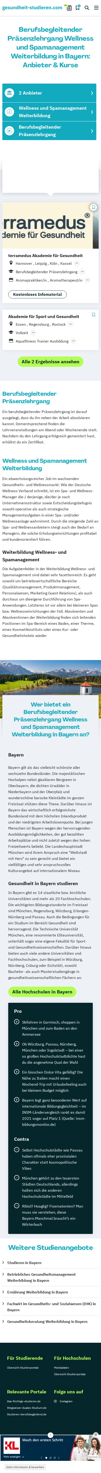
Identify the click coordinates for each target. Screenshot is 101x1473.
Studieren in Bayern (24, 1262)
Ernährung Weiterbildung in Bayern (37, 1292)
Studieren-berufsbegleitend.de (27, 1414)
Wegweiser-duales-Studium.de (27, 1407)
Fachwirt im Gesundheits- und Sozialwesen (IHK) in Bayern (51, 1306)
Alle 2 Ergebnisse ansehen (50, 361)
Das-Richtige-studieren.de (24, 1401)
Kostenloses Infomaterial (37, 294)
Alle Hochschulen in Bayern (42, 992)
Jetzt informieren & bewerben (25, 1467)
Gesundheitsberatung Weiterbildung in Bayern (47, 1321)
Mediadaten (61, 1367)
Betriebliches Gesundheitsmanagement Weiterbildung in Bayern (41, 1277)
